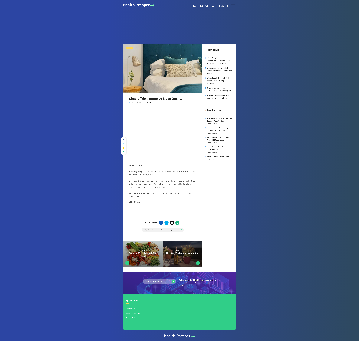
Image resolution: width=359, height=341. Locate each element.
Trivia (221, 6)
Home (195, 6)
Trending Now (214, 110)
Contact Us (130, 309)
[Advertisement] (179, 25)
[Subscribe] (173, 281)
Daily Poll (204, 6)
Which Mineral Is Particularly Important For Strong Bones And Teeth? (219, 71)
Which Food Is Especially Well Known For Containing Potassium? (218, 81)
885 (149, 103)
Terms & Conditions (133, 313)
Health (213, 6)
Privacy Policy (131, 318)
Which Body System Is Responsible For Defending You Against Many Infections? (219, 60)
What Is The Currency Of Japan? (219, 156)
